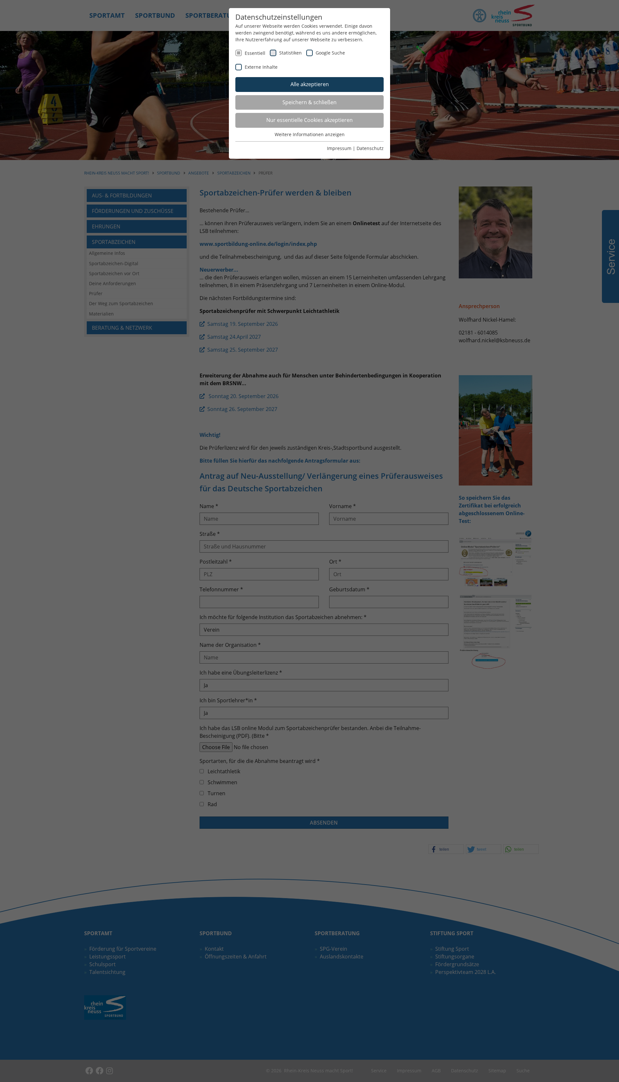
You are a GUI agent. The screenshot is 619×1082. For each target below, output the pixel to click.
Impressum (339, 148)
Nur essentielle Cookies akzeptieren (309, 120)
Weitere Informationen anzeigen (310, 134)
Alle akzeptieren (309, 84)
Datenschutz (370, 148)
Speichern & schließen (309, 102)
